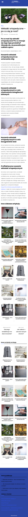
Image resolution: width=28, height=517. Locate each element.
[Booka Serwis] (16, 2)
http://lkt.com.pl (5, 501)
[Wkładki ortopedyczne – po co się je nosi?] (14, 22)
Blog (2, 26)
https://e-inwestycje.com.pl (8, 505)
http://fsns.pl (4, 503)
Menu (3, 2)
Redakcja (6, 34)
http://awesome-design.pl (8, 498)
